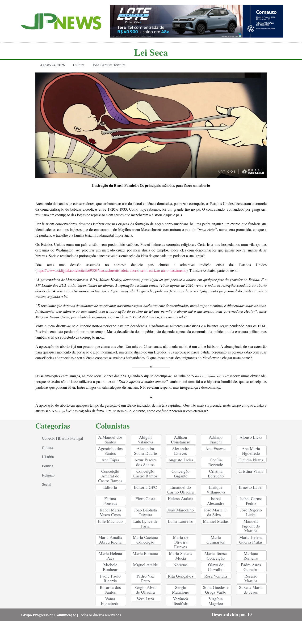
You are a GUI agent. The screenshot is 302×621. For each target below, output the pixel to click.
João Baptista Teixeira (108, 64)
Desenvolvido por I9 (232, 614)
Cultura (78, 64)
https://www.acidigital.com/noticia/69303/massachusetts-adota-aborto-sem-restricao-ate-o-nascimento (111, 270)
